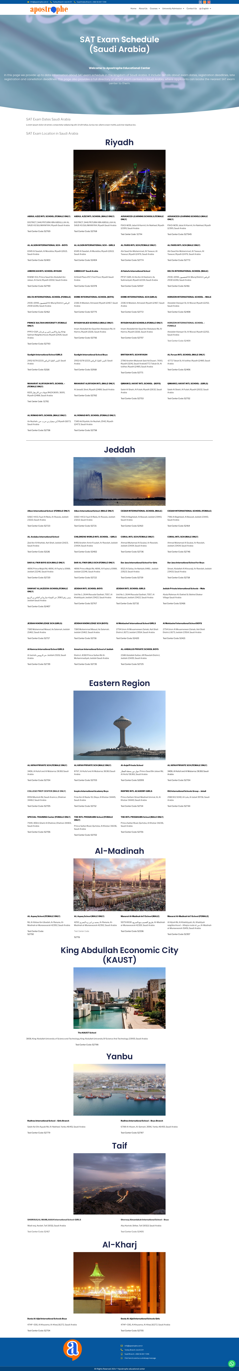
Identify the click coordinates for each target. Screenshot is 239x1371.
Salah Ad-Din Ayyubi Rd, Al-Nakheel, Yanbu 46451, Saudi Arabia (56, 1127)
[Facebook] (200, 2)
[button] (155, 8)
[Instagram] (204, 2)
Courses (153, 8)
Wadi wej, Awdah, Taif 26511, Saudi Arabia (46, 1225)
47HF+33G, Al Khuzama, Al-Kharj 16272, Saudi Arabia (52, 1324)
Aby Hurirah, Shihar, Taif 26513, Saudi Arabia (141, 1225)
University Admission (172, 8)
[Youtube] (208, 2)
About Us (143, 8)
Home (133, 8)
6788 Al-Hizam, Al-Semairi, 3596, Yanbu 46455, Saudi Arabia (149, 1127)
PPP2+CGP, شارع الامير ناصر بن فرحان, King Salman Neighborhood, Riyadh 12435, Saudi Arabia (47, 335)
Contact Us (192, 8)
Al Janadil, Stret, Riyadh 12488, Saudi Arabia (94, 389)
